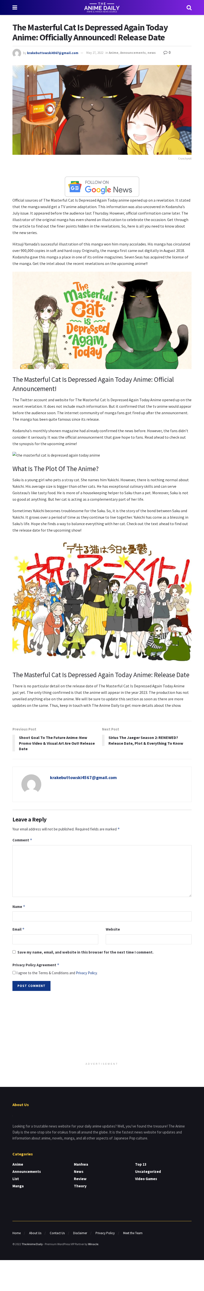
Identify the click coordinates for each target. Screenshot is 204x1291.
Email (18, 929)
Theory (80, 1186)
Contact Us (57, 1233)
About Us (35, 1233)
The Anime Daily (32, 1244)
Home (16, 1233)
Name (18, 906)
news (152, 53)
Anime (113, 53)
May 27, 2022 (94, 53)
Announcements (133, 53)
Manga (18, 1186)
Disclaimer (80, 1233)
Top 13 (141, 1164)
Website (113, 929)
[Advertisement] (102, 1027)
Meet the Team (133, 1233)
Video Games (146, 1178)
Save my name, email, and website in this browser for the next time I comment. (85, 952)
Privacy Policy (86, 972)
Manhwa (81, 1164)
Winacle (93, 1244)
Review (80, 1178)
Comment (22, 840)
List (15, 1178)
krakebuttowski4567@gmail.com (52, 53)
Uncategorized (148, 1171)
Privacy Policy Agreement (35, 965)
